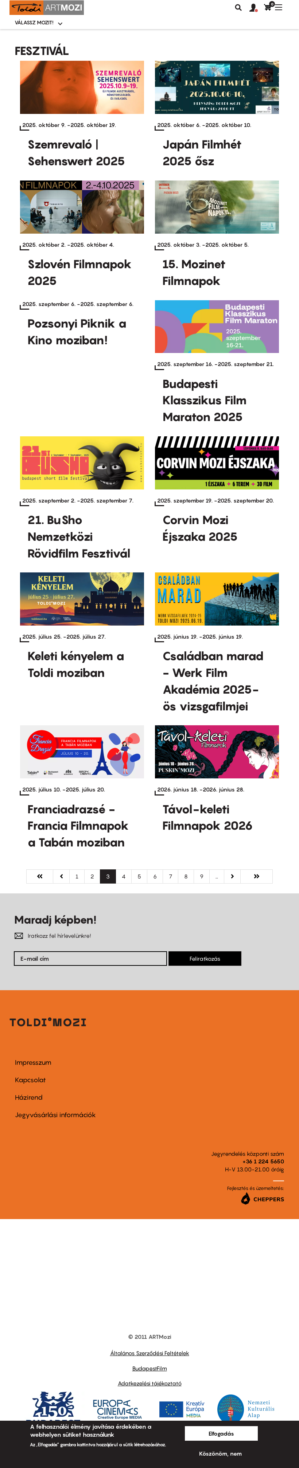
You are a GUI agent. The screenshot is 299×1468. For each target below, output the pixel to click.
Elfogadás (221, 1433)
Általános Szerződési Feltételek (149, 1353)
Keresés (238, 7)
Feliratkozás (205, 958)
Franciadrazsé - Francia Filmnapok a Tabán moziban (78, 825)
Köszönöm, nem (220, 1453)
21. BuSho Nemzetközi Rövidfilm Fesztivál (79, 536)
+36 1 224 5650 (263, 1161)
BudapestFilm (149, 1368)
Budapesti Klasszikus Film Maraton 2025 (204, 400)
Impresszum (33, 1062)
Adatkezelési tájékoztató (150, 1383)
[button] (256, 8)
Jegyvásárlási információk (55, 1115)
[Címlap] (46, 7)
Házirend (29, 1097)
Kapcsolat (30, 1080)
